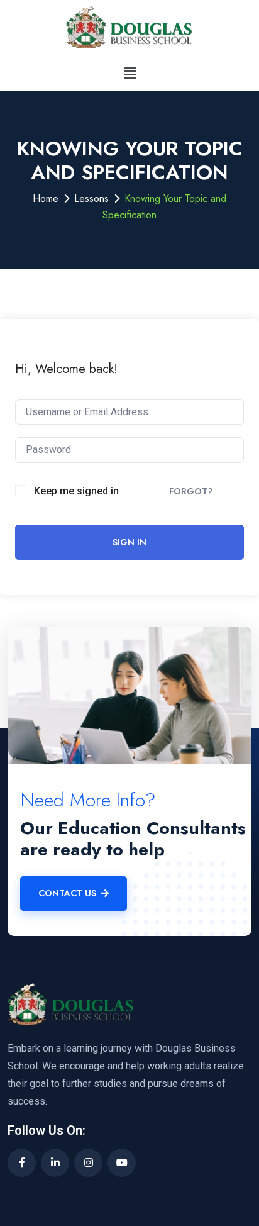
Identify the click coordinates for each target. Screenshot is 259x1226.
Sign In (129, 542)
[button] (129, 72)
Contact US (67, 893)
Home (45, 198)
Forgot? (191, 491)
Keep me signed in (76, 491)
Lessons (91, 198)
